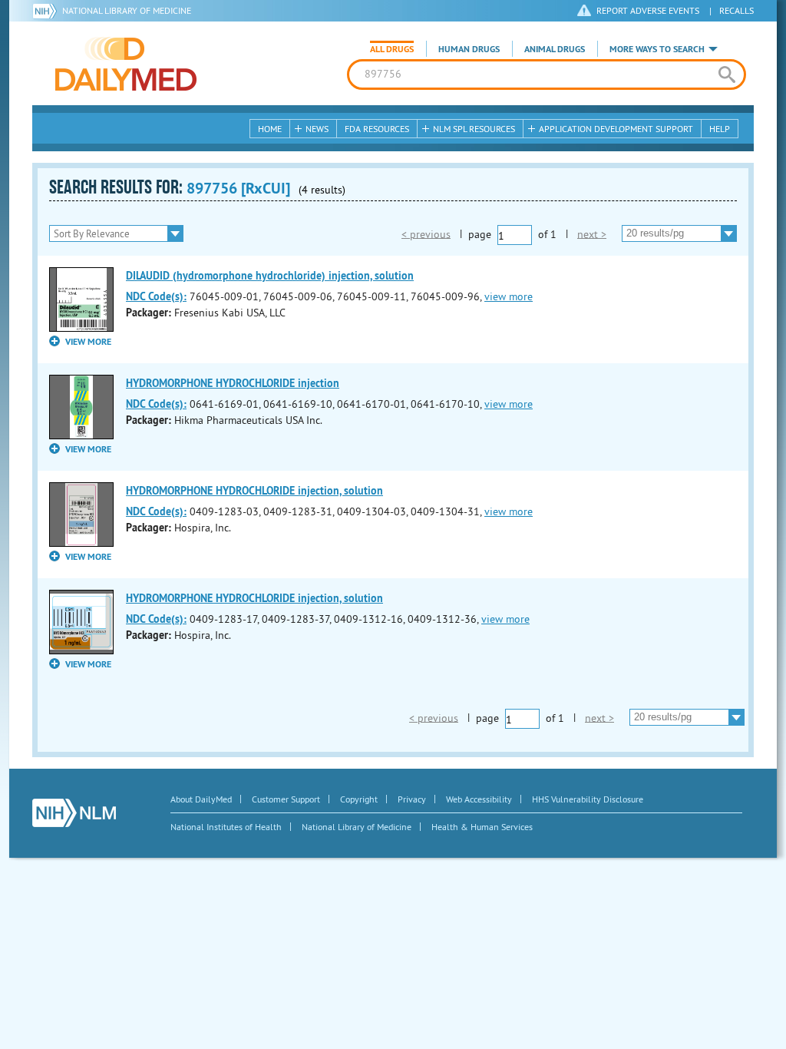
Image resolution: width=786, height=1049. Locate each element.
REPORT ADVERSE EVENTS (647, 10)
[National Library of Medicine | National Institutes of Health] (74, 813)
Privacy (412, 799)
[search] (726, 74)
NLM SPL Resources (474, 128)
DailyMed (125, 64)
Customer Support (286, 799)
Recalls (736, 10)
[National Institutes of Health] (47, 11)
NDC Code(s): (156, 296)
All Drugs (392, 49)
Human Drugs (469, 49)
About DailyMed (201, 799)
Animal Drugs (554, 49)
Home (270, 128)
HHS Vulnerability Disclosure (587, 799)
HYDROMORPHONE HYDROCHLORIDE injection (232, 383)
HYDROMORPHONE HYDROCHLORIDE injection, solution (254, 491)
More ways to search (657, 49)
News (317, 128)
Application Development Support (616, 128)
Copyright (359, 799)
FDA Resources (377, 128)
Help (719, 128)
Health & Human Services (482, 826)
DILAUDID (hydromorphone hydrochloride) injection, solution (270, 276)
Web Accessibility (479, 799)
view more (508, 296)
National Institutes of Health (226, 826)
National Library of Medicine (126, 10)
